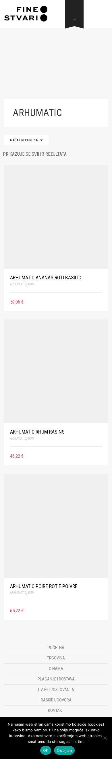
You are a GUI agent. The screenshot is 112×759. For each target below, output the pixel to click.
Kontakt (56, 710)
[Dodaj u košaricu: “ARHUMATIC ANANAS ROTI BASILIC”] (100, 302)
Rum (31, 284)
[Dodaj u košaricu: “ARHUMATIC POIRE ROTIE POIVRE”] (100, 611)
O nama (56, 668)
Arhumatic (18, 284)
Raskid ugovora (56, 700)
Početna (56, 647)
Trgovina (56, 658)
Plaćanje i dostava (56, 679)
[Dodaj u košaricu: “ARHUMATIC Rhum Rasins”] (100, 456)
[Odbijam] (105, 738)
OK (46, 750)
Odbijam (64, 750)
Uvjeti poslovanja (56, 689)
